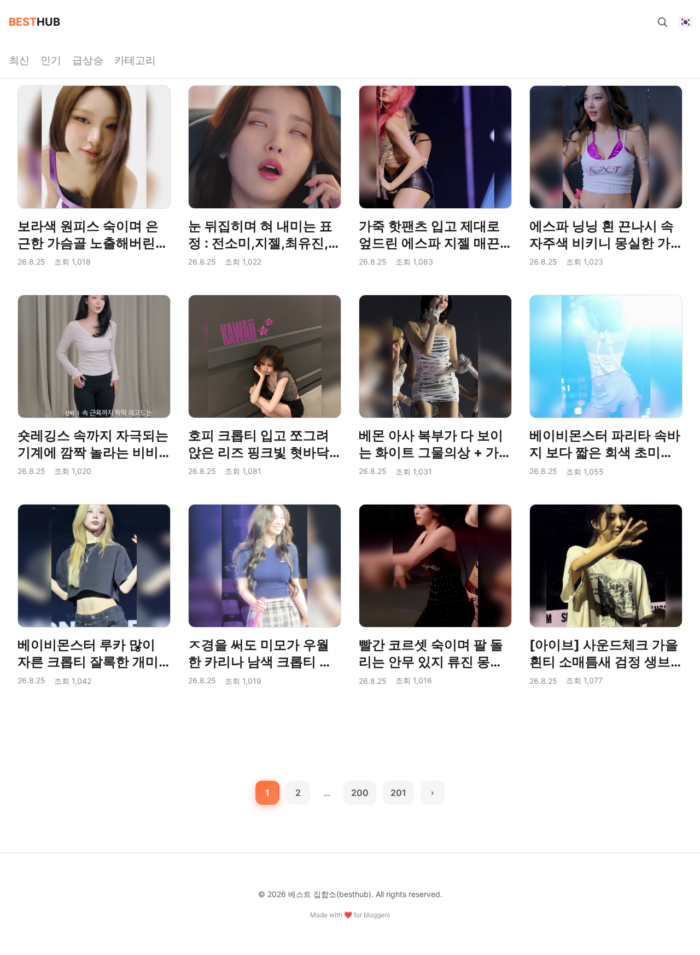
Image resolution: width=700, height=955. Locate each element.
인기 (50, 60)
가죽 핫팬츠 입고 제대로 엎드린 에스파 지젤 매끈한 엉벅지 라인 (429, 243)
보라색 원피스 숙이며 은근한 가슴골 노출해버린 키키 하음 (88, 243)
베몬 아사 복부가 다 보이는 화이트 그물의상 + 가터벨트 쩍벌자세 (435, 452)
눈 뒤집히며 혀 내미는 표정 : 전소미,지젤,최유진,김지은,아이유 (264, 243)
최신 (19, 60)
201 (398, 792)
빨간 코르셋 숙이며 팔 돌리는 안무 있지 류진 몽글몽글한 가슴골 (431, 662)
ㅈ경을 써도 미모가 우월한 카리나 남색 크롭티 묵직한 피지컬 (260, 662)
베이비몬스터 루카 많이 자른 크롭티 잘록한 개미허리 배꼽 (88, 662)
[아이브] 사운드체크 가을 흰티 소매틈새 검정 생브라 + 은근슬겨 (603, 662)
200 (360, 792)
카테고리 (135, 60)
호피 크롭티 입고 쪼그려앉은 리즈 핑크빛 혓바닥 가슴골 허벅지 (258, 452)
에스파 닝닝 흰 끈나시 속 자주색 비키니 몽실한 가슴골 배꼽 (601, 243)
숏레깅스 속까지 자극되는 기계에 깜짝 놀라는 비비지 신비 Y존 (93, 452)
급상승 (87, 60)
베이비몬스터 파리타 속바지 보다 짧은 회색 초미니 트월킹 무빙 (604, 452)
